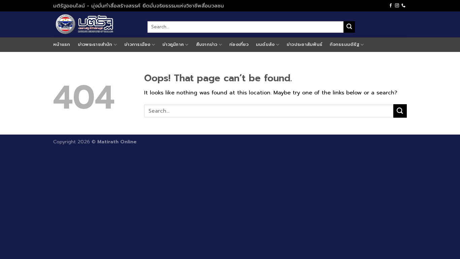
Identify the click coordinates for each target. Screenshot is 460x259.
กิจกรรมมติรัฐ (344, 44)
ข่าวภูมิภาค (173, 44)
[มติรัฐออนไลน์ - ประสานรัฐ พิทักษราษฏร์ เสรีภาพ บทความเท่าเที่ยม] (95, 24)
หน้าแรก (61, 44)
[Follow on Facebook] (391, 5)
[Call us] (403, 5)
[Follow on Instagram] (397, 5)
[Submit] (349, 27)
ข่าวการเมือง (137, 44)
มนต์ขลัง (265, 44)
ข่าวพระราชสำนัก (95, 44)
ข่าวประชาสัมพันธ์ (304, 44)
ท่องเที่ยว (239, 44)
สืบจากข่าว (207, 44)
